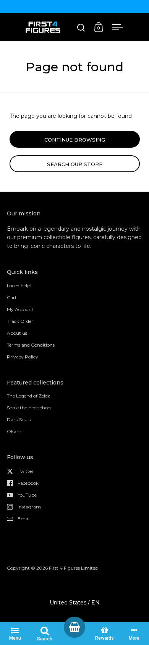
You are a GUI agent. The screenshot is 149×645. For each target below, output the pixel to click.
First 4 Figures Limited (73, 568)
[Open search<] (81, 27)
